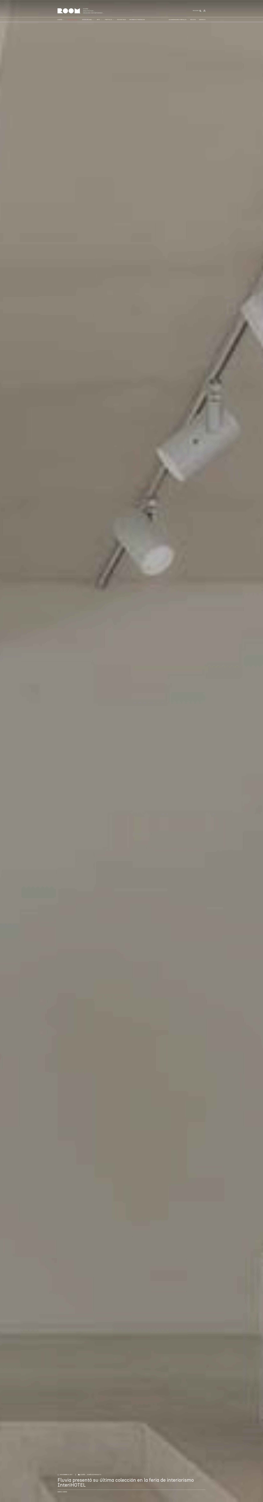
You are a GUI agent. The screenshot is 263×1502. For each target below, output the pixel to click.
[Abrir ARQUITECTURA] (78, 19)
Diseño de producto (94, 1474)
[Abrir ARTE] (101, 19)
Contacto (202, 19)
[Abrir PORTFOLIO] (113, 19)
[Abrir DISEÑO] (63, 19)
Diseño (82, 1474)
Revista (193, 19)
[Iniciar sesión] (204, 11)
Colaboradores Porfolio (177, 19)
